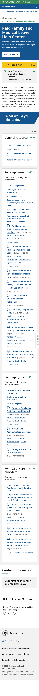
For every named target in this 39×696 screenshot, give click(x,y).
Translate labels (12, 242)
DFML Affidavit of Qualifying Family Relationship (17, 298)
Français (18, 256)
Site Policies (23, 654)
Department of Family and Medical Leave (18, 21)
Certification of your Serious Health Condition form (19, 273)
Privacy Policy (8, 654)
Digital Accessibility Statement (16, 648)
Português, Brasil (13, 239)
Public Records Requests (13, 660)
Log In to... (10, 54)
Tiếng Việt (17, 263)
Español (23, 239)
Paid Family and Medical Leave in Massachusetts (19, 12)
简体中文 (10, 235)
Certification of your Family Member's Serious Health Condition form (19, 284)
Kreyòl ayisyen (20, 235)
